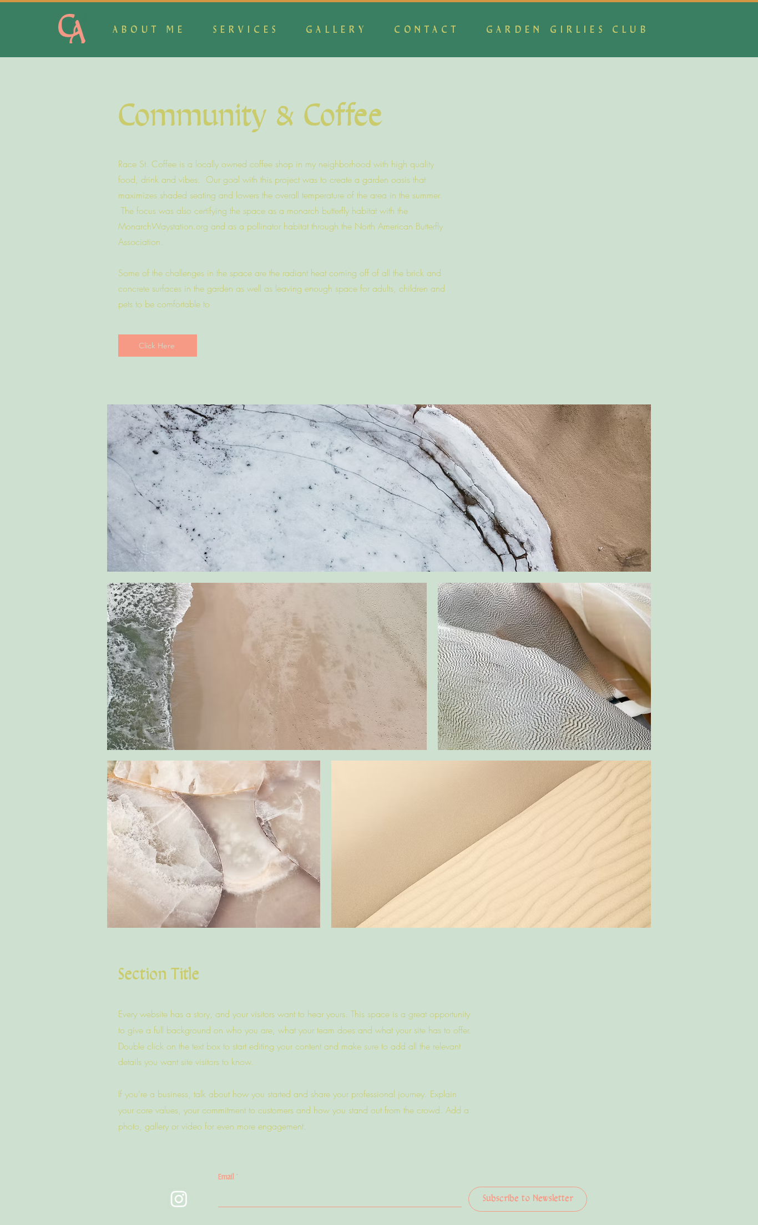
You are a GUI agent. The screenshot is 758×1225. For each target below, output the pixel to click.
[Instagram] (179, 1198)
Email (228, 1177)
